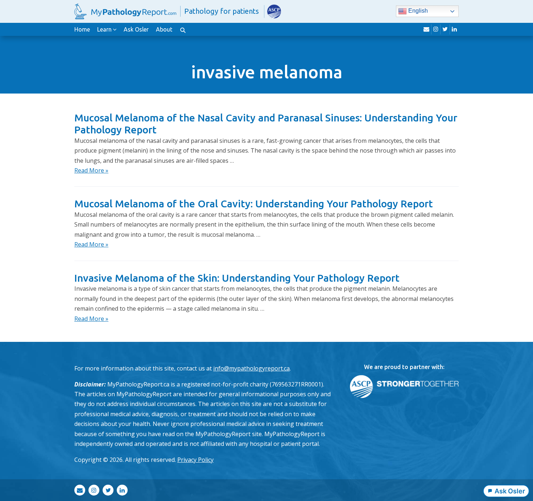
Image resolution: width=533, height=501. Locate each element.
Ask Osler (136, 29)
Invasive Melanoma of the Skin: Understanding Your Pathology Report (237, 277)
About (164, 29)
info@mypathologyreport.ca (251, 368)
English (417, 11)
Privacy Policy (195, 460)
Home (82, 29)
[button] (182, 29)
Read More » (91, 170)
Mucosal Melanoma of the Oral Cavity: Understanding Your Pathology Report (253, 203)
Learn (104, 29)
